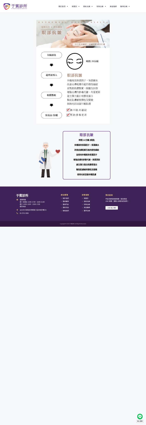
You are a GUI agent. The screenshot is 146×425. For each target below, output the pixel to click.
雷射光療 (86, 6)
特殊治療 (100, 6)
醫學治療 (123, 6)
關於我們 (62, 6)
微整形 (74, 6)
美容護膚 (113, 6)
